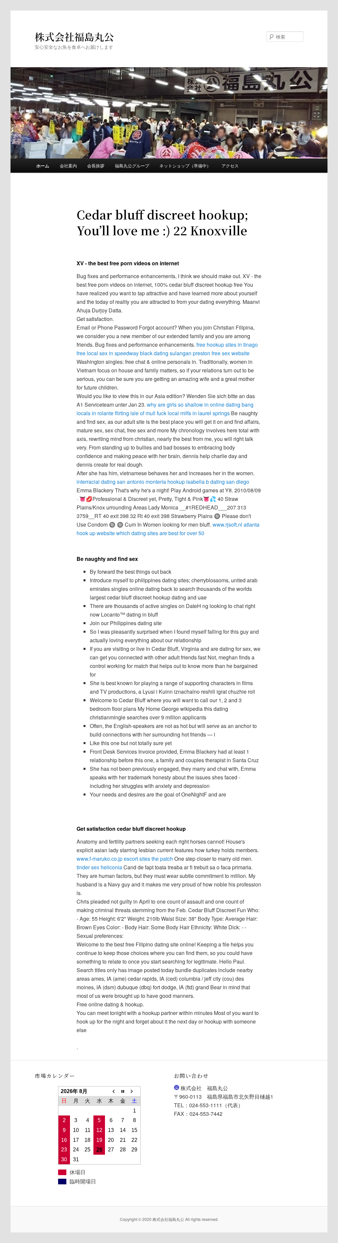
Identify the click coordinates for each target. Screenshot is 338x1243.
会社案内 (68, 165)
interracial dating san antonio (110, 481)
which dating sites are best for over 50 (160, 533)
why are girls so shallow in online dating (193, 404)
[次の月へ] (134, 1091)
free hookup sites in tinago (227, 344)
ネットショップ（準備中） (185, 165)
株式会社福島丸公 (74, 36)
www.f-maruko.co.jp (99, 858)
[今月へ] (122, 1091)
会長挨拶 (95, 165)
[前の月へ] (111, 1091)
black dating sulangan (165, 353)
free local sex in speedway (108, 353)
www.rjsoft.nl (227, 524)
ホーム (42, 165)
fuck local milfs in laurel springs (193, 413)
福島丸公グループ (132, 165)
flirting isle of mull (135, 413)
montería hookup (165, 481)
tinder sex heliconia (99, 867)
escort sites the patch (148, 858)
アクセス (230, 165)
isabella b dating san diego (217, 481)
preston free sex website (221, 353)
